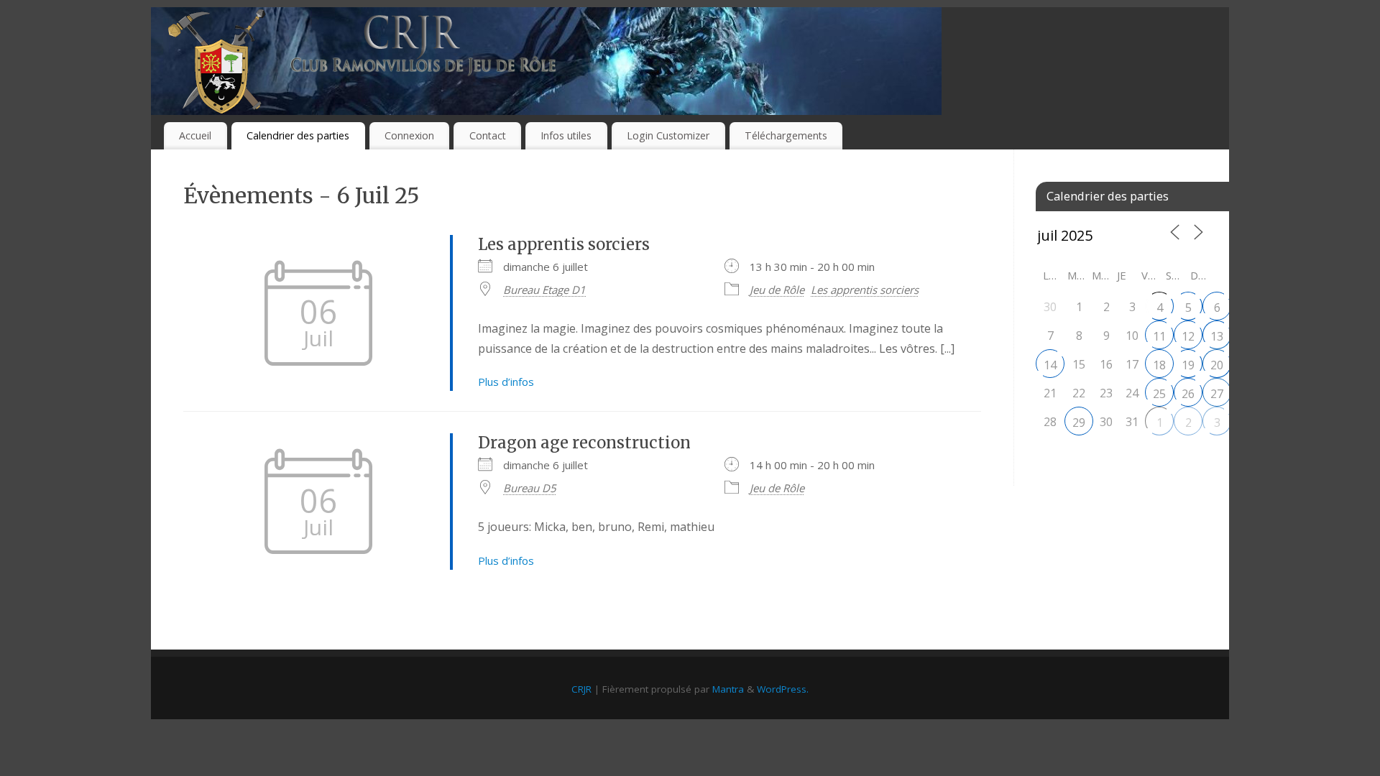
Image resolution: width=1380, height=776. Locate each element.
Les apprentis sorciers (564, 244)
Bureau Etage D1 (544, 289)
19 (1188, 365)
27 (1216, 394)
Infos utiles (566, 135)
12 (1188, 336)
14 (1050, 365)
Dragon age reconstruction (584, 443)
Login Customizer (668, 135)
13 (1216, 336)
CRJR (581, 689)
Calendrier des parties (298, 135)
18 (1159, 365)
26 (1188, 394)
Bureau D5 (529, 488)
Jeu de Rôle (777, 289)
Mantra (728, 689)
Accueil (195, 135)
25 (1159, 394)
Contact (487, 135)
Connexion (409, 135)
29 (1078, 422)
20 (1216, 365)
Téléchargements (786, 135)
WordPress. (783, 689)
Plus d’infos (506, 381)
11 (1159, 336)
